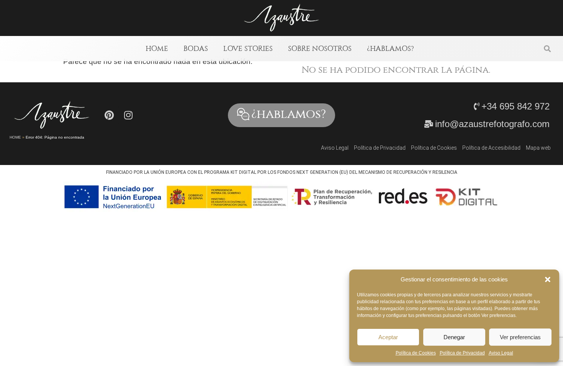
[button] (548, 279)
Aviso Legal (501, 353)
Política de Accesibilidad (491, 148)
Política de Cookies (416, 353)
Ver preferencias (520, 337)
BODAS (195, 48)
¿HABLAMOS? (390, 48)
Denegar (454, 337)
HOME (157, 48)
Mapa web (538, 148)
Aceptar (388, 337)
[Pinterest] (109, 115)
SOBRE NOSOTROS (320, 48)
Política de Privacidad (462, 353)
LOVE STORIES (248, 48)
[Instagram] (128, 115)
